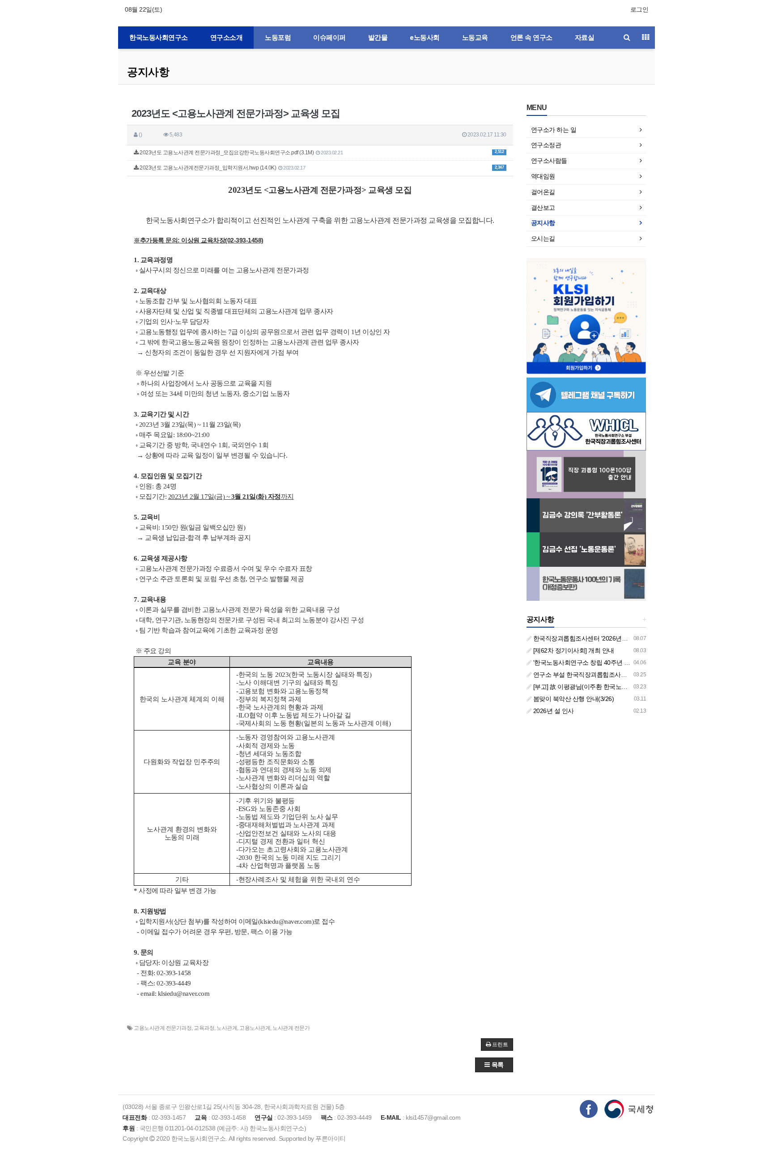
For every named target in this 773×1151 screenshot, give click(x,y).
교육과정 (204, 1028)
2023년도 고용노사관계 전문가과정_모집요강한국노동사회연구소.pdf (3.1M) (321, 152)
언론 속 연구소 (531, 38)
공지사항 (148, 72)
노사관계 (227, 1028)
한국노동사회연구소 (158, 38)
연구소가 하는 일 (554, 129)
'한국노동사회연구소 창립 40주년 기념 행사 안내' (598, 662)
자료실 (585, 38)
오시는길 (543, 238)
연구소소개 (226, 38)
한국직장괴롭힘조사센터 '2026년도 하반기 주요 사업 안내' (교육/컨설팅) (629, 638)
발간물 (378, 38)
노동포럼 (278, 38)
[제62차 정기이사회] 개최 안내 (572, 650)
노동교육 (475, 38)
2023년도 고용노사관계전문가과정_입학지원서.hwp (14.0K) (321, 168)
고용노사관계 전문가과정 (162, 1028)
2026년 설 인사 (552, 710)
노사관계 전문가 (291, 1028)
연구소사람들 (549, 160)
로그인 (639, 9)
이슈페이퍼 (329, 38)
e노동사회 (425, 38)
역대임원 (543, 176)
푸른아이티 (330, 1138)
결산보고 (543, 207)
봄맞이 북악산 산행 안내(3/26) (572, 698)
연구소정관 (546, 145)
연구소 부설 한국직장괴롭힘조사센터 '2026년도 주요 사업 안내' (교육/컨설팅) (635, 674)
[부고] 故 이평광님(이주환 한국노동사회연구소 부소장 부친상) (615, 686)
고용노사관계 (254, 1028)
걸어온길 (543, 191)
